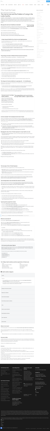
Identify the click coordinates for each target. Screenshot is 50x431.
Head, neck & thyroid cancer (40, 49)
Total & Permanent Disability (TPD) (18, 330)
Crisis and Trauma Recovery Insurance (5, 387)
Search (48, 1)
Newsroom (44, 428)
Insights (26, 4)
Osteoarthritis (38, 13)
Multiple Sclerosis (39, 57)
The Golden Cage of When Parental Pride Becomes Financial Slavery (17, 375)
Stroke (37, 21)
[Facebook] (47, 4)
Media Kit (48, 428)
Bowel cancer (38, 37)
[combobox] (41, 1)
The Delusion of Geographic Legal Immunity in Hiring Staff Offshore (17, 388)
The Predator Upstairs (15, 372)
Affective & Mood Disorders (40, 29)
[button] (18, 275)
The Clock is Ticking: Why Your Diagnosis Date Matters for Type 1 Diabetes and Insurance (17, 379)
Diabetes (38, 46)
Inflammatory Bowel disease (40, 51)
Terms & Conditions (39, 428)
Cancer (38, 38)
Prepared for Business (28, 372)
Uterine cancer (39, 26)
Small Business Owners (7, 88)
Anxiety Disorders (39, 32)
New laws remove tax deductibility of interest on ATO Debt (5, 374)
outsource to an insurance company (13, 111)
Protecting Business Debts (4, 396)
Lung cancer (38, 54)
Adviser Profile (28, 428)
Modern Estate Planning (28, 373)
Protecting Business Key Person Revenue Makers (5, 398)
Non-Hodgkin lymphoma (40, 12)
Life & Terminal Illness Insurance (5, 394)
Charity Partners (43, 369)
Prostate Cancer (39, 18)
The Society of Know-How (29, 379)
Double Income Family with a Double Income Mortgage (5, 389)
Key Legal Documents (28, 374)
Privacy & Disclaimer (33, 428)
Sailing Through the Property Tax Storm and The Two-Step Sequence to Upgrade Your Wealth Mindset (17, 384)
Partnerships (14, 88)
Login (42, 4)
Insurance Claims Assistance (5, 393)
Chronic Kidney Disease (40, 40)
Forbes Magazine (26, 215)
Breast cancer (38, 35)
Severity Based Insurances (28, 330)
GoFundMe (24, 211)
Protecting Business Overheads (5, 400)
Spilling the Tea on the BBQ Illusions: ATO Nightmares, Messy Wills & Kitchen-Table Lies (17, 391)
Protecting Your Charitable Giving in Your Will (17, 371)
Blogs (23, 4)
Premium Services (27, 376)
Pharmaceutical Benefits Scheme (6, 207)
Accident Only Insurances (4, 382)
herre (25, 350)
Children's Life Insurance (4, 384)
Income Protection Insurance (5, 391)
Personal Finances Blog (28, 378)
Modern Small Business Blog (29, 377)
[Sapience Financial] (6, 1)
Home (6, 4)
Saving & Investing (27, 375)
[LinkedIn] (48, 4)
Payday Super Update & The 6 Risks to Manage (5, 371)
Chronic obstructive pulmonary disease (42, 43)
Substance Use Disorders (40, 24)
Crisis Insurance (10, 330)
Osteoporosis (38, 15)
